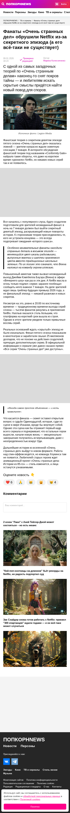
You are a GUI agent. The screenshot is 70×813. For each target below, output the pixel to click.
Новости (8, 12)
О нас (46, 786)
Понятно (35, 806)
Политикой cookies (30, 799)
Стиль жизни (50, 769)
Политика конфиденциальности (41, 780)
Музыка (7, 773)
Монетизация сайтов (13, 780)
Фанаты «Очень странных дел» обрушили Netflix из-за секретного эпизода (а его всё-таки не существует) (34, 22)
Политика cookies (45, 783)
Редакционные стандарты (28, 786)
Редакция (8, 786)
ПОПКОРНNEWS (10, 21)
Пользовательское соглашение (18, 783)
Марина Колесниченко (54, 60)
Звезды (32, 12)
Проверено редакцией (28, 59)
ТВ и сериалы (54, 12)
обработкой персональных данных (41, 796)
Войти (64, 4)
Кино (41, 12)
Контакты (56, 786)
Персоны (20, 12)
